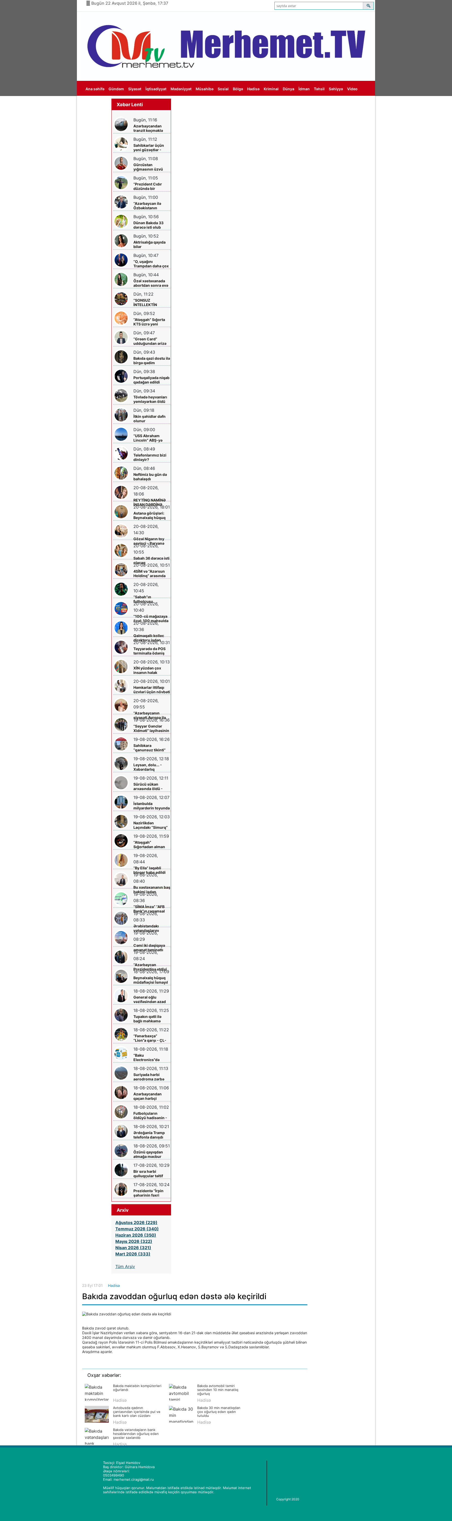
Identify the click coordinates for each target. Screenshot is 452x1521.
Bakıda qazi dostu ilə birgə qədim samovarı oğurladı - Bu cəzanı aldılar (151, 360)
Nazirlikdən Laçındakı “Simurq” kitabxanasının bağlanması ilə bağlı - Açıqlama (151, 825)
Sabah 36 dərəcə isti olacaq (151, 560)
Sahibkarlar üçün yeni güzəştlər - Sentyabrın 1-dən (148, 147)
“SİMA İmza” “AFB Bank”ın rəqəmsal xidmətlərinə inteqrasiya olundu (150, 909)
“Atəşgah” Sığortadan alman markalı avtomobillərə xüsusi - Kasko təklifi (149, 844)
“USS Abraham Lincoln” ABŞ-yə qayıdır (147, 438)
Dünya (288, 89)
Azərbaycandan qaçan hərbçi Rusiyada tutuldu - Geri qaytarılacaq (149, 1096)
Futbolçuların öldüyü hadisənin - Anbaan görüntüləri (150, 1115)
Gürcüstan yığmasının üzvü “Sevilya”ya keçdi (148, 167)
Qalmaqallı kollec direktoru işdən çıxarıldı (148, 638)
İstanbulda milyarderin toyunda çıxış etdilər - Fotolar (151, 805)
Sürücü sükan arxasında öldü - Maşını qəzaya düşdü (148, 786)
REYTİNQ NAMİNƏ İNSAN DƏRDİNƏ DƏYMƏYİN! (149, 502)
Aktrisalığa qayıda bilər (149, 244)
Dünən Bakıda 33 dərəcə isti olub (148, 225)
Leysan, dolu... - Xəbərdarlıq (147, 767)
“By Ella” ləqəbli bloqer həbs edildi (149, 870)
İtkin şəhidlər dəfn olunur (149, 418)
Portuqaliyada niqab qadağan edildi (151, 379)
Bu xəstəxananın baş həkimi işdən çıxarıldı (151, 889)
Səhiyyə (336, 89)
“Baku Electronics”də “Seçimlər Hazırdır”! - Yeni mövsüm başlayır (151, 1057)
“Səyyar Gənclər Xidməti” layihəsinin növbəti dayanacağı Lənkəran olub (151, 728)
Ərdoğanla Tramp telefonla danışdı (149, 1134)
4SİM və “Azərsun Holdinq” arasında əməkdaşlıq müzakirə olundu (149, 573)
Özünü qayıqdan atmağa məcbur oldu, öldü (148, 1154)
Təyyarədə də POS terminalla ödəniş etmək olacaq (149, 651)
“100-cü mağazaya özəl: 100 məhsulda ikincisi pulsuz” (150, 618)
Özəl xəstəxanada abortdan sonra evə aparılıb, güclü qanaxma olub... (150, 283)
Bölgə (238, 89)
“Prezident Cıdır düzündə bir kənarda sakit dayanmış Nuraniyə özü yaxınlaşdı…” (150, 186)
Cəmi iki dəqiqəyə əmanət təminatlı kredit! (149, 947)
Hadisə (253, 89)
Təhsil (319, 89)
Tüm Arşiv (125, 1266)
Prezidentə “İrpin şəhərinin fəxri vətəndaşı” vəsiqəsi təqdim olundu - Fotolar (150, 1193)
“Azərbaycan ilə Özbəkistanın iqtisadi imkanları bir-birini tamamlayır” (148, 205)
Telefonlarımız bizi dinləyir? (149, 457)
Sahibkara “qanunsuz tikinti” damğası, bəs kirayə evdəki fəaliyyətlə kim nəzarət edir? (151, 747)
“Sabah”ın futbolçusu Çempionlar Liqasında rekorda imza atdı (149, 599)
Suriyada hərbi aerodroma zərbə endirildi (148, 1076)
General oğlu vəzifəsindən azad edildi (149, 999)
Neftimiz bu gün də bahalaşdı (150, 476)
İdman (304, 89)
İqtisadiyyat (155, 89)
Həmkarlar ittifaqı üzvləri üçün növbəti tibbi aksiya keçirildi (151, 689)
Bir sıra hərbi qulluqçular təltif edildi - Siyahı (148, 1173)
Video (352, 89)
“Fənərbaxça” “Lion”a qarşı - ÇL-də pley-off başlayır (150, 1038)
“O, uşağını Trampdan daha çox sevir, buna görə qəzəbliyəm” (151, 263)
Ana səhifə (95, 89)
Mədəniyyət (181, 89)
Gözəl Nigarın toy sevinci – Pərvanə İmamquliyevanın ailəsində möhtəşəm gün (151, 541)
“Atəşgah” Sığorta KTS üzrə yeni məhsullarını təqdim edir (151, 321)
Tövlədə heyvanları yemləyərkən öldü (150, 399)
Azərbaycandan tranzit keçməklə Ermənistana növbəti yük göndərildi (148, 128)
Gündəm (116, 89)
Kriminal (271, 89)
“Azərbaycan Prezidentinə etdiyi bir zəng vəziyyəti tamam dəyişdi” (150, 967)
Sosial (223, 89)
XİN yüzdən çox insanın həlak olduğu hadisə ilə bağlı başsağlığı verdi (148, 670)
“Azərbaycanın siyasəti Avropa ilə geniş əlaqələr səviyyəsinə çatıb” (149, 715)
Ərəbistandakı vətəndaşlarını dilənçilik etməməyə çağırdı (151, 928)
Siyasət (134, 89)
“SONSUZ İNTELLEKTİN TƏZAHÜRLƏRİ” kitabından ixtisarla (150, 302)
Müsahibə (204, 89)
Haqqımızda (96, 104)
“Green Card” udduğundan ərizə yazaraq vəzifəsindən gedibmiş (149, 341)
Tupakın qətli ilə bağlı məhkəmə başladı (147, 1018)
